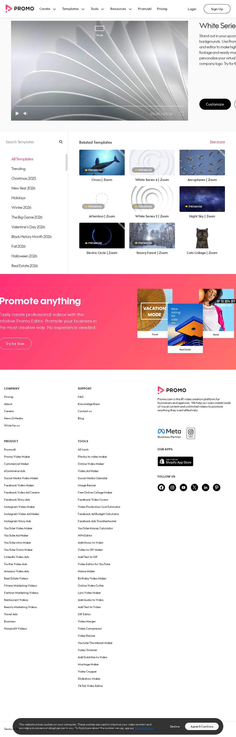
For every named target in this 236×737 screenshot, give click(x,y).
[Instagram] (190, 433)
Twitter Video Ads (15, 564)
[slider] (15, 106)
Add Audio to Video (90, 600)
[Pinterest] (216, 488)
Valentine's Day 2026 (28, 227)
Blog (81, 418)
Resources (118, 9)
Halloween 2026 (24, 256)
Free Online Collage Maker (95, 492)
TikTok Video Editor (90, 686)
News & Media (13, 418)
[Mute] (26, 113)
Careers (9, 411)
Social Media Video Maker (21, 478)
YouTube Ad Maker (16, 535)
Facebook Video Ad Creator (22, 492)
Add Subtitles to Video (92, 657)
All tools (83, 449)
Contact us (85, 411)
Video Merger (87, 621)
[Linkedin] (205, 488)
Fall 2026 (19, 246)
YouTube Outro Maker (18, 549)
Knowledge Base (89, 404)
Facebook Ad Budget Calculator (98, 514)
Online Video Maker (91, 464)
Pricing (162, 9)
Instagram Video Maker (19, 507)
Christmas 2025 (24, 178)
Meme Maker (86, 571)
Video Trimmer (87, 650)
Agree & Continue (202, 726)
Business (9, 621)
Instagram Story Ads (17, 521)
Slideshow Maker (89, 678)
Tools (95, 9)
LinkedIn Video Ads (16, 557)
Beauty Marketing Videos (20, 607)
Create (45, 9)
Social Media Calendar (93, 478)
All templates (22, 159)
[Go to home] (23, 9)
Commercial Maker (16, 464)
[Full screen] (182, 113)
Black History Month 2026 (32, 236)
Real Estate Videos (16, 578)
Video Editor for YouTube (94, 564)
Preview (102, 157)
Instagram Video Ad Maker (21, 514)
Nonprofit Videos (15, 628)
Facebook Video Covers (93, 499)
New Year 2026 (23, 188)
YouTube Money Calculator (95, 528)
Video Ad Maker (88, 471)
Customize (215, 104)
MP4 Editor (85, 535)
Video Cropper (87, 671)
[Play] (17, 113)
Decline (175, 726)
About (8, 404)
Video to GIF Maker (90, 549)
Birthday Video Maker (92, 578)
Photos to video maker (92, 456)
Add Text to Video (89, 607)
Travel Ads (11, 614)
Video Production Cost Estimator (99, 507)
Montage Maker (88, 664)
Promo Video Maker (17, 456)
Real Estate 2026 (25, 265)
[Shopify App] (195, 461)
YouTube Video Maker (18, 528)
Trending (18, 168)
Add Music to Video (90, 542)
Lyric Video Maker (89, 592)
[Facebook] (169, 433)
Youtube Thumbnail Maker (95, 643)
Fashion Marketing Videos (21, 592)
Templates (70, 9)
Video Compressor (90, 628)
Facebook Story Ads (17, 499)
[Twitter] (194, 488)
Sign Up (217, 9)
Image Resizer (87, 485)
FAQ (81, 397)
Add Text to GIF (88, 557)
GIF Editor (84, 614)
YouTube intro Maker (17, 542)
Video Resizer (86, 635)
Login (192, 9)
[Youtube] (183, 488)
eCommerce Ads (14, 471)
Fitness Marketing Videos (20, 585)
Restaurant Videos (16, 600)
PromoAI (145, 9)
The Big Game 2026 (27, 217)
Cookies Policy (144, 728)
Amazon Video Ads (16, 571)
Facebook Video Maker (19, 485)
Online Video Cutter (91, 585)
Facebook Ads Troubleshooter (97, 521)
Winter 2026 (21, 207)
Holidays (19, 197)
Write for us (12, 425)
